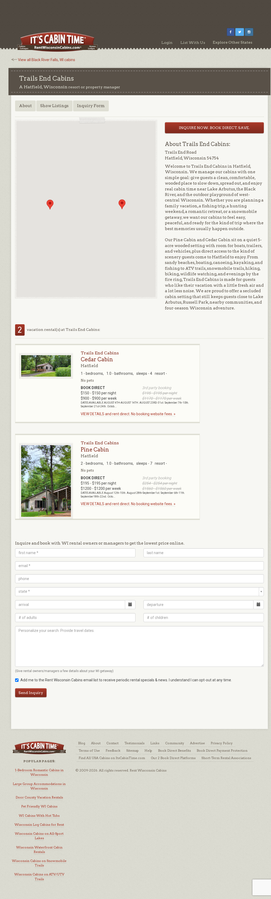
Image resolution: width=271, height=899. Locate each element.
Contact (112, 743)
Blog (81, 743)
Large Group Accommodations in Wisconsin (39, 786)
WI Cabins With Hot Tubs (39, 816)
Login (167, 42)
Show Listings (54, 105)
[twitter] (239, 32)
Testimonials (134, 743)
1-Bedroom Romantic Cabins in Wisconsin (39, 772)
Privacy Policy (222, 743)
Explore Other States (232, 42)
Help (148, 750)
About (25, 105)
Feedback (113, 750)
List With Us (192, 42)
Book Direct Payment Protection (222, 750)
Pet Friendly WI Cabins (39, 806)
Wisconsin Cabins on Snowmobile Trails (39, 863)
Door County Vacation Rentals (39, 797)
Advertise (197, 743)
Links (154, 743)
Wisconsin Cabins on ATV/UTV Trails (39, 876)
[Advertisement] (135, 12)
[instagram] (249, 32)
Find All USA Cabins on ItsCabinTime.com (112, 758)
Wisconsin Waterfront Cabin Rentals (39, 849)
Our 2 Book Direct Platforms (173, 758)
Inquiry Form (91, 105)
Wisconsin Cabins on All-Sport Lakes (39, 836)
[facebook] (230, 32)
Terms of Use (89, 750)
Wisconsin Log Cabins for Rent (39, 825)
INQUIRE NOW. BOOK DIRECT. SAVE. (214, 128)
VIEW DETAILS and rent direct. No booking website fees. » (128, 414)
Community (174, 743)
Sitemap (132, 750)
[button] (50, 205)
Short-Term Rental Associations (226, 758)
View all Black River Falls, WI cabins (46, 60)
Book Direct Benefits (174, 750)
